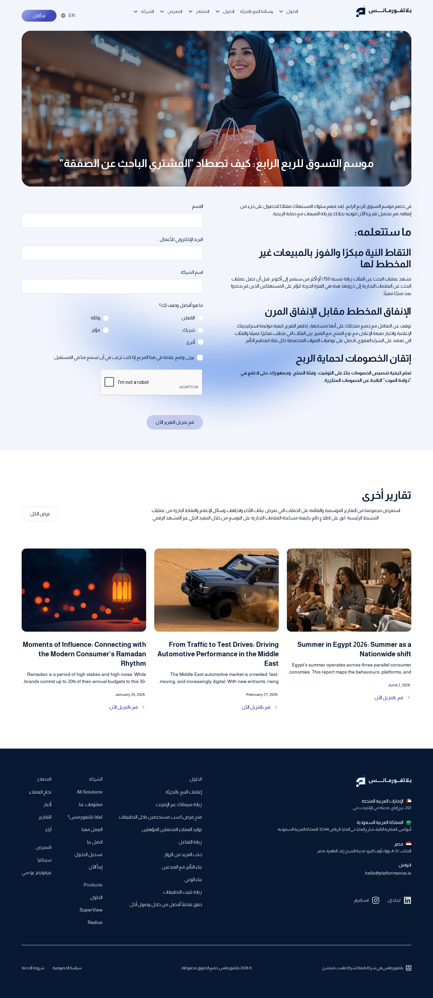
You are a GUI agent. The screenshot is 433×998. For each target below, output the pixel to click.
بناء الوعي (193, 879)
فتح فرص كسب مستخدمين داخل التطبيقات (160, 817)
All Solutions (89, 792)
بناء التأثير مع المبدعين (182, 867)
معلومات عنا (90, 804)
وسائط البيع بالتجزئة (256, 11)
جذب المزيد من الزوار (183, 854)
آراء (48, 829)
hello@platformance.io (388, 873)
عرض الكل (40, 513)
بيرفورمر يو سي (36, 872)
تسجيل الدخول (88, 854)
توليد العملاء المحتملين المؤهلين (172, 829)
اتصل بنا (94, 842)
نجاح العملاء (40, 792)
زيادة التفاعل (190, 842)
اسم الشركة (192, 272)
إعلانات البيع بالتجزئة (183, 792)
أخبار (47, 804)
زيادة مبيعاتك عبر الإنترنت (179, 804)
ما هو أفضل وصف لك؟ (181, 305)
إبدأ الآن (95, 867)
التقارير (45, 817)
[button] (288, 11)
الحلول (96, 897)
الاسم (197, 206)
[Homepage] (383, 11)
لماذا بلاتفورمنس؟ (85, 817)
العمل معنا (92, 829)
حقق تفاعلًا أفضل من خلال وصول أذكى (166, 904)
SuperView (90, 909)
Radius (95, 922)
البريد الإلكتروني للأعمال (181, 239)
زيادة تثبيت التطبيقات (182, 892)
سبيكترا (44, 859)
